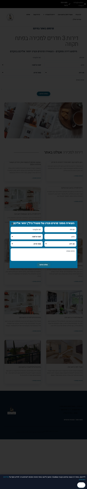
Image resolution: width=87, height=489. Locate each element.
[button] (12, 224)
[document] (43, 244)
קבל (81, 485)
